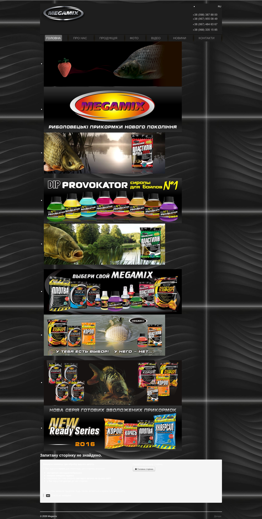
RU (219, 6)
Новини (179, 38)
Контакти (206, 38)
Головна (53, 38)
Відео (156, 38)
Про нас (80, 38)
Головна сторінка (145, 469)
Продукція (108, 38)
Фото (134, 38)
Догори (217, 516)
